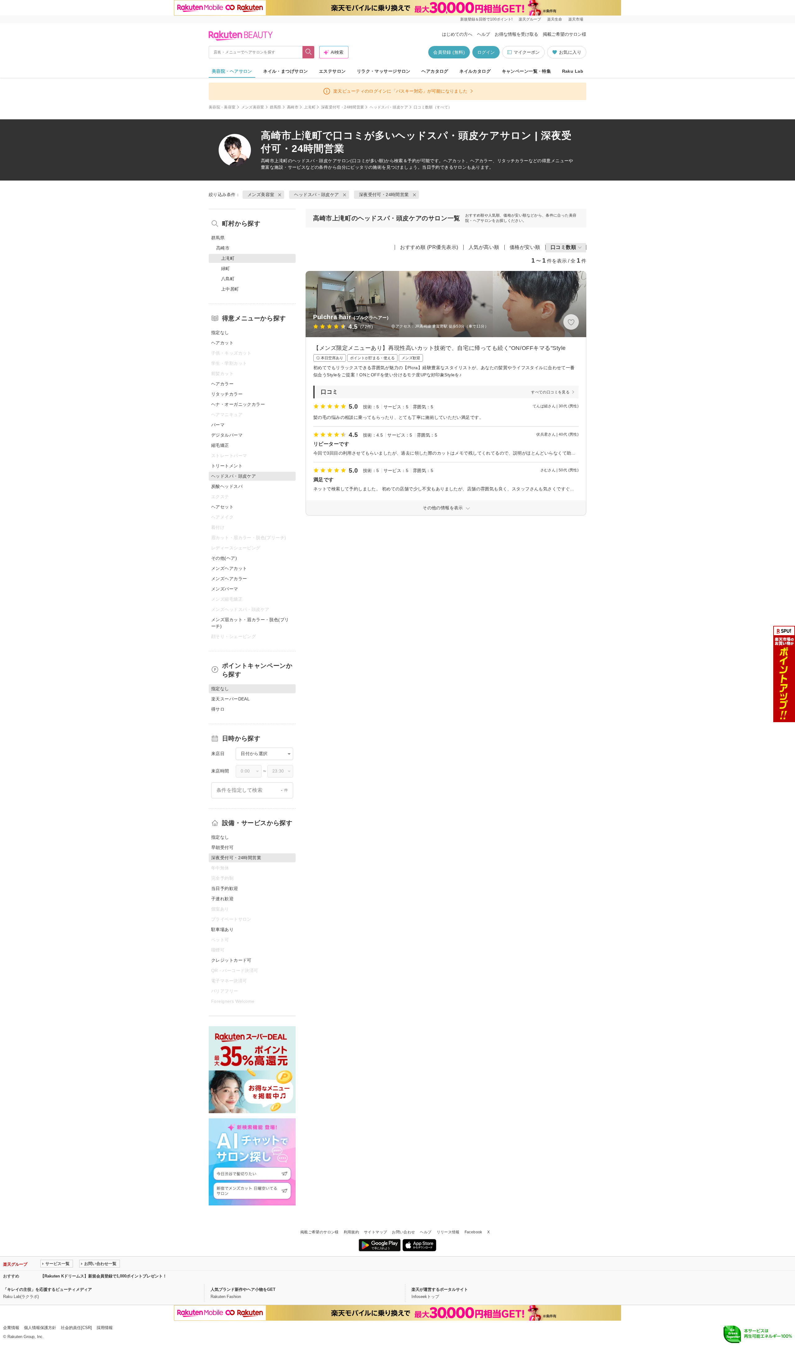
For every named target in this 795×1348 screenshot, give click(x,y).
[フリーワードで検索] (308, 52)
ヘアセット (222, 506)
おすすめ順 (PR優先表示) (429, 247)
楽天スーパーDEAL (230, 698)
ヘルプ (483, 34)
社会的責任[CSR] (76, 1327)
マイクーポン (527, 52)
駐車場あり (222, 929)
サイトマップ (375, 1232)
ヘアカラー (222, 383)
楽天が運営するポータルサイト (439, 1289)
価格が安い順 (525, 247)
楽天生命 (554, 19)
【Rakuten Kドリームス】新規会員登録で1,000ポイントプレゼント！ (103, 1276)
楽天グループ (530, 19)
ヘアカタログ (434, 71)
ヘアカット (222, 342)
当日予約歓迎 (224, 888)
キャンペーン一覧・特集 (526, 71)
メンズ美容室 (252, 107)
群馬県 (275, 107)
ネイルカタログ (475, 71)
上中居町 (230, 289)
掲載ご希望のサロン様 (564, 34)
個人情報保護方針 (40, 1327)
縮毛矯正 (220, 445)
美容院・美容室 (222, 107)
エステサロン (332, 71)
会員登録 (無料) (449, 52)
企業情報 (11, 1327)
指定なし (220, 332)
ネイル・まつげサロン (285, 71)
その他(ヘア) (224, 558)
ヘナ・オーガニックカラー (238, 404)
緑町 (225, 268)
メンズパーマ (224, 588)
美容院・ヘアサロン (232, 71)
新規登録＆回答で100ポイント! (486, 19)
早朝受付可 (222, 847)
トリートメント (227, 465)
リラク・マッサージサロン (384, 71)
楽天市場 (575, 19)
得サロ (218, 709)
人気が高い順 (484, 247)
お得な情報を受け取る (516, 34)
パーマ (218, 424)
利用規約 (351, 1232)
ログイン (486, 52)
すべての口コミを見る (550, 392)
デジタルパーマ (227, 435)
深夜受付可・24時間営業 (342, 107)
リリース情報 (448, 1232)
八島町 (227, 278)
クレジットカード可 (231, 960)
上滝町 (310, 107)
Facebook (473, 1232)
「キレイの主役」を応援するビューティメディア (47, 1289)
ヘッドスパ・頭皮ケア (389, 107)
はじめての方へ (457, 34)
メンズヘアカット (229, 568)
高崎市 (292, 107)
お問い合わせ (403, 1232)
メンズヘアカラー (229, 578)
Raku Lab (572, 71)
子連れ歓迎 (222, 898)
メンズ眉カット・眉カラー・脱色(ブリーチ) (250, 623)
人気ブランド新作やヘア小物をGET (243, 1289)
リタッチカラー (227, 394)
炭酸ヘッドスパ (227, 486)
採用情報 (105, 1327)
